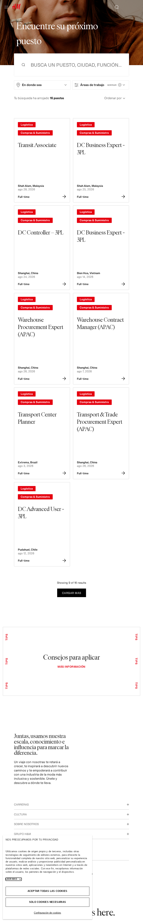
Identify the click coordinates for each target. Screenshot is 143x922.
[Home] (16, 8)
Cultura (20, 814)
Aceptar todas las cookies (47, 891)
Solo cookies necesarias (47, 902)
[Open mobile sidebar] (7, 7)
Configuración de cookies (47, 912)
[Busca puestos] (115, 7)
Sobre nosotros (26, 824)
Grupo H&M (22, 833)
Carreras (21, 804)
